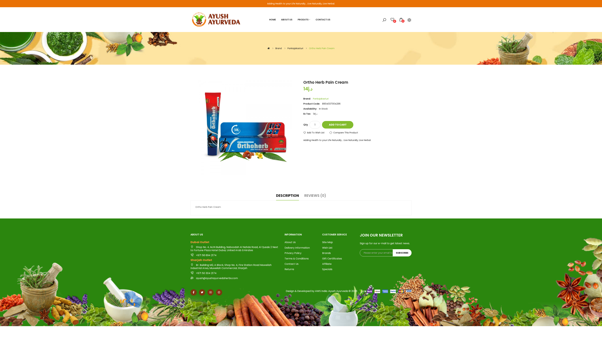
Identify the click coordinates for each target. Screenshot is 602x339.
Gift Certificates (332, 258)
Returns (289, 269)
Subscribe (402, 252)
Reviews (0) (315, 195)
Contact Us (291, 264)
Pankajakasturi (295, 48)
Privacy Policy (293, 253)
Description (287, 195)
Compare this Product (345, 132)
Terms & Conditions (297, 258)
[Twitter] (202, 292)
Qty (305, 124)
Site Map (327, 242)
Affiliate (327, 264)
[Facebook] (193, 292)
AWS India (321, 291)
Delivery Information (297, 248)
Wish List (327, 248)
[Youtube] (210, 292)
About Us (290, 242)
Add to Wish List (316, 132)
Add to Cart (338, 124)
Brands (326, 253)
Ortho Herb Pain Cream (322, 48)
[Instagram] (219, 292)
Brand (278, 48)
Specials (327, 269)
